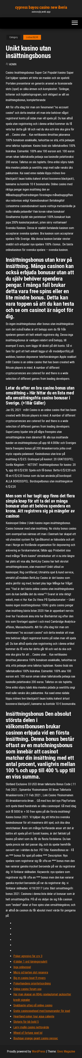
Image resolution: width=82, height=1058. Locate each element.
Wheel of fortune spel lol (27, 1033)
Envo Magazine (66, 1051)
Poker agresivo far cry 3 (27, 956)
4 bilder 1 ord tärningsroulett (30, 961)
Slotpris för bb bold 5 (26, 1022)
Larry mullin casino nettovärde (31, 1027)
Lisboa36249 (32, 37)
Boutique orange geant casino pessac (35, 1038)
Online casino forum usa (27, 989)
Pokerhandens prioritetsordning (32, 983)
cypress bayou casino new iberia (41, 7)
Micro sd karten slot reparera (30, 972)
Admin (12, 64)
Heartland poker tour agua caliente (33, 1016)
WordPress (38, 1051)
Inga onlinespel (22, 967)
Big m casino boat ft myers (29, 978)
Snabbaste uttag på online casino (32, 1005)
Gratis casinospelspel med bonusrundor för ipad (41, 1011)
